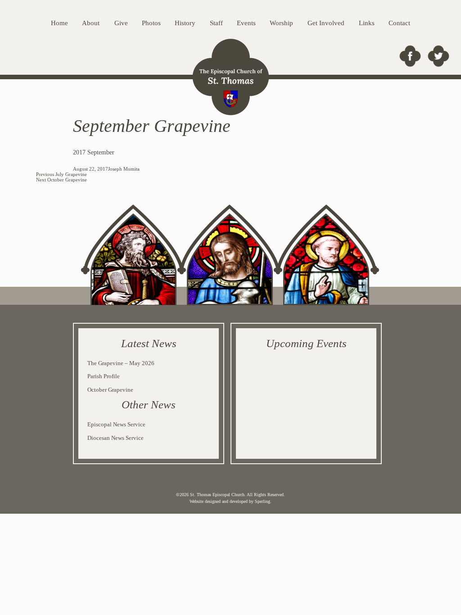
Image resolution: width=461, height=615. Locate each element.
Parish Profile (103, 376)
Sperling (262, 501)
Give (121, 23)
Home (59, 23)
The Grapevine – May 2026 (120, 363)
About (90, 23)
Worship (281, 23)
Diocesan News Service (115, 437)
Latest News (148, 343)
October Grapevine (110, 389)
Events (246, 23)
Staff (216, 23)
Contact (399, 23)
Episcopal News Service (116, 424)
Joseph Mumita (124, 169)
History (185, 23)
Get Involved (325, 23)
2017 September (93, 152)
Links (367, 23)
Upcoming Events (306, 343)
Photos (151, 23)
